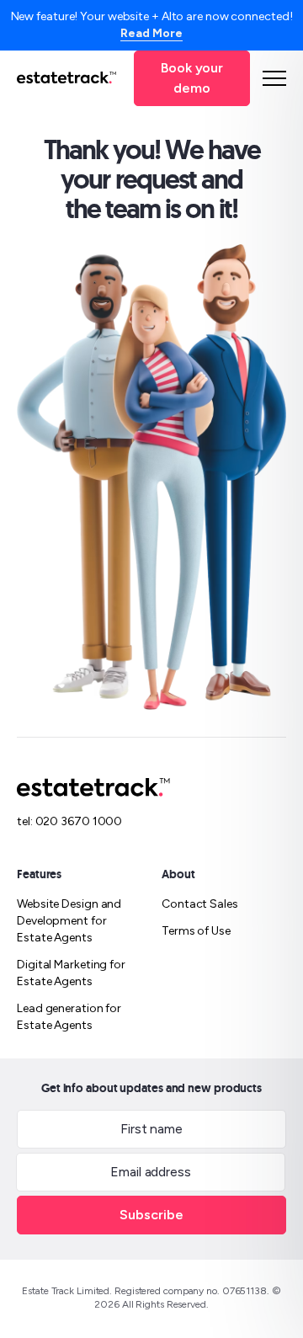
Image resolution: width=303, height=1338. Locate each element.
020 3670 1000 (79, 821)
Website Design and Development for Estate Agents (69, 921)
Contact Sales (200, 904)
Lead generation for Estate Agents (69, 1016)
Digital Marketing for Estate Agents (71, 973)
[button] (274, 78)
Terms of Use (196, 931)
